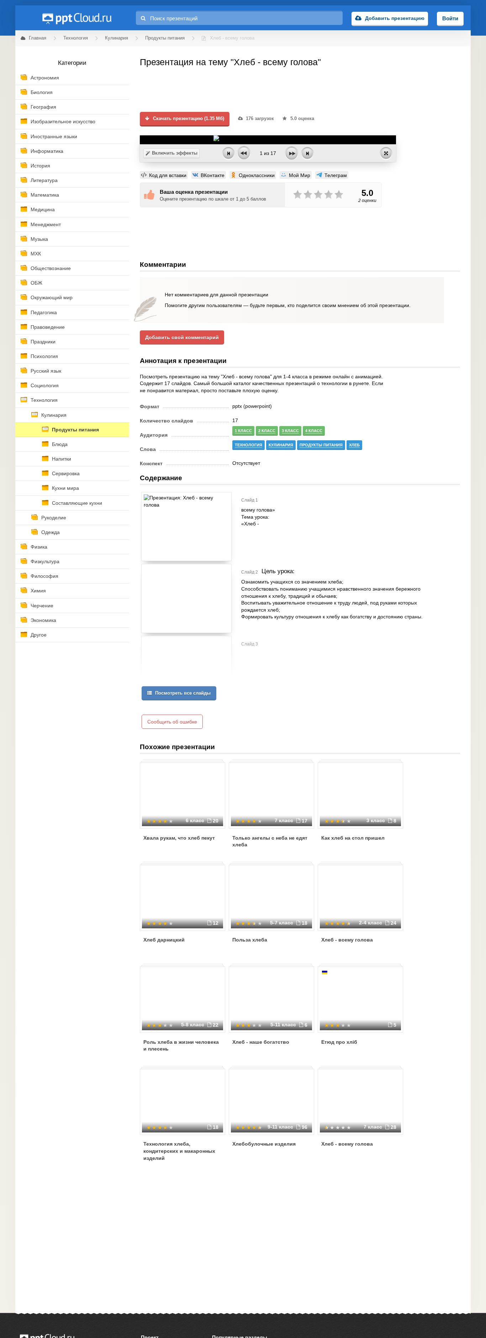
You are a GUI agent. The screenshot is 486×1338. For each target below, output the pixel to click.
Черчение (42, 605)
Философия (44, 576)
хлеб (354, 445)
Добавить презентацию (394, 18)
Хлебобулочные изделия (264, 1144)
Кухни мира (65, 488)
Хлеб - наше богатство (260, 1042)
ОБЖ (36, 283)
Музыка (39, 239)
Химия (38, 590)
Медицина (43, 209)
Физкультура (45, 561)
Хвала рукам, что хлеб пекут (179, 838)
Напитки (61, 459)
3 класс (290, 431)
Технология (44, 400)
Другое (39, 635)
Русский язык (46, 371)
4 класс (313, 431)
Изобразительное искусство (63, 121)
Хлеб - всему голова (347, 940)
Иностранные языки (54, 136)
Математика (45, 195)
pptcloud (76, 17)
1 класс (243, 431)
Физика (39, 547)
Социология (45, 385)
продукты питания (321, 445)
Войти (450, 18)
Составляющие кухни (77, 503)
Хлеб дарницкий (164, 940)
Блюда (60, 444)
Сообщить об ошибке (172, 722)
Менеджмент (46, 224)
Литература (44, 180)
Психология (44, 356)
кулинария (281, 445)
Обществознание (51, 268)
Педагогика (44, 312)
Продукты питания (75, 429)
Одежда (50, 532)
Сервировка (66, 473)
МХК (36, 253)
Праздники (43, 341)
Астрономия (45, 78)
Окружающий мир (52, 297)
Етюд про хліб (339, 1042)
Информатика (47, 151)
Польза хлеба (249, 940)
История (40, 165)
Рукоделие (53, 517)
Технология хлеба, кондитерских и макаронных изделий (179, 1151)
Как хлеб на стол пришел (353, 838)
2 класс (266, 431)
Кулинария (54, 415)
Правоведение (48, 327)
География (43, 107)
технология (248, 445)
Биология (42, 92)
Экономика (43, 620)
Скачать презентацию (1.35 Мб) (188, 118)
